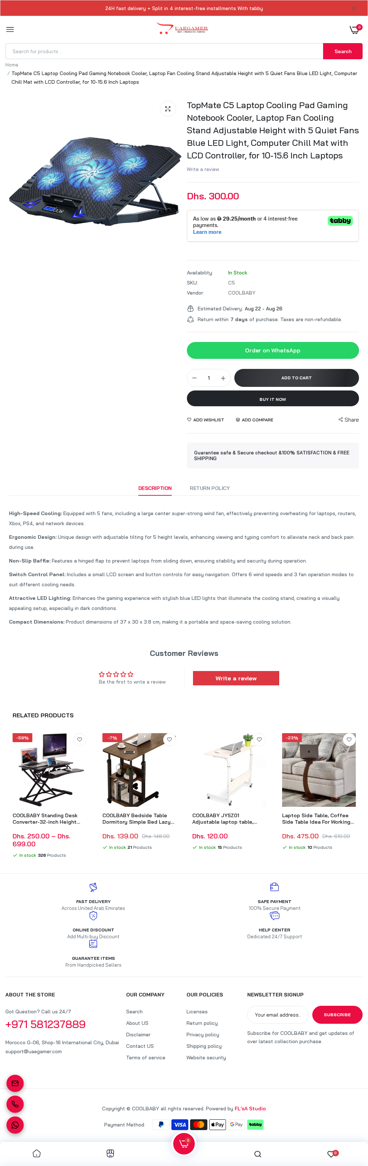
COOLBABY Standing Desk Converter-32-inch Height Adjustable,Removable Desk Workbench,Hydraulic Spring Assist (47, 818)
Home (11, 64)
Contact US (140, 1046)
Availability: (200, 272)
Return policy (202, 1023)
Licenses (197, 1011)
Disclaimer (138, 1034)
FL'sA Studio (250, 1108)
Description (155, 488)
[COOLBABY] (182, 29)
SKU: (192, 282)
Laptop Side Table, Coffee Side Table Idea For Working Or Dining (316, 818)
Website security (206, 1057)
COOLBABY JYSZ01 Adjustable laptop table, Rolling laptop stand (222, 818)
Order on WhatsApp (272, 350)
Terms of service (145, 1057)
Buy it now (272, 399)
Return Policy (210, 488)
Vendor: (195, 293)
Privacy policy (203, 1034)
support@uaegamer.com (33, 1051)
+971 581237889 (45, 1024)
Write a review (203, 169)
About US (137, 1023)
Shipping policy (204, 1046)
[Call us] (15, 1104)
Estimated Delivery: (220, 308)
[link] (79, 739)
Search (134, 1011)
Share (352, 419)
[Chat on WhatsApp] (15, 1125)
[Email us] (15, 1083)
